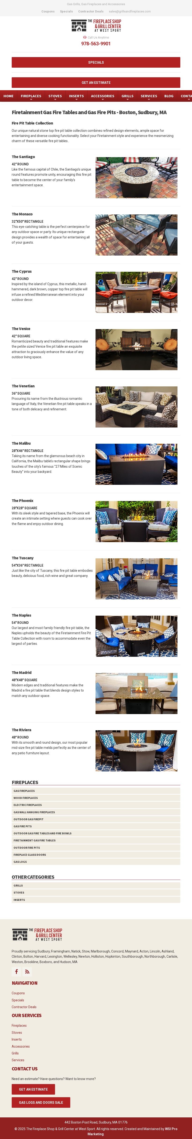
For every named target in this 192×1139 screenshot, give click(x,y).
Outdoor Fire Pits (27, 847)
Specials (18, 1000)
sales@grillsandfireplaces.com (130, 11)
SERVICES (149, 97)
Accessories (21, 1046)
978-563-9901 (96, 44)
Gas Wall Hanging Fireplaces (34, 812)
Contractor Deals (24, 1007)
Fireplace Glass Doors (30, 854)
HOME (9, 95)
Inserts (19, 900)
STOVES (55, 97)
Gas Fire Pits (23, 826)
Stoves (19, 892)
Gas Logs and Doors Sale (41, 1102)
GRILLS (127, 97)
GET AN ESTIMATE (96, 83)
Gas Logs (20, 861)
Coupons (18, 993)
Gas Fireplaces (24, 791)
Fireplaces (19, 1025)
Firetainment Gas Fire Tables (34, 840)
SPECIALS (96, 62)
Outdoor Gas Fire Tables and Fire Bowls (42, 833)
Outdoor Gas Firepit (29, 819)
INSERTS (76, 97)
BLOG (169, 95)
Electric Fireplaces (28, 805)
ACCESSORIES (102, 97)
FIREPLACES (31, 97)
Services (18, 1060)
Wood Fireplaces (26, 798)
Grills (18, 885)
